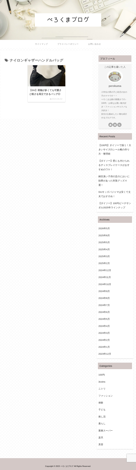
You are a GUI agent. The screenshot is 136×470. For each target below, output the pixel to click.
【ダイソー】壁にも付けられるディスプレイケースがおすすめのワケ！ (113, 165)
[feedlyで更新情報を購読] (115, 125)
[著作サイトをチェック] (110, 125)
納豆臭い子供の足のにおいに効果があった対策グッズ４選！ (113, 180)
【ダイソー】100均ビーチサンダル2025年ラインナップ (114, 205)
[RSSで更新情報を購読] (119, 125)
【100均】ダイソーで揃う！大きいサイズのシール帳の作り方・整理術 (114, 149)
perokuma (115, 85)
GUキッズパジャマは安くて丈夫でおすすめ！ (114, 194)
